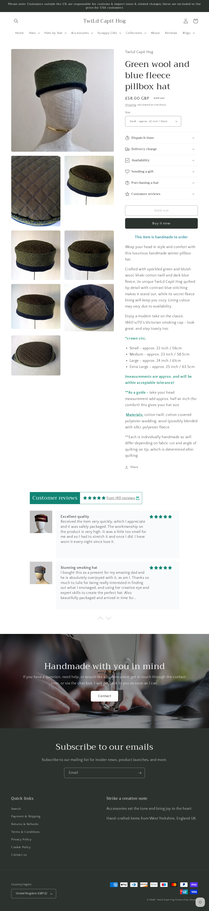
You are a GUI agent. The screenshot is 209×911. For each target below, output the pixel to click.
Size (127, 112)
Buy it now (161, 223)
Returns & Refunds (24, 824)
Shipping (130, 104)
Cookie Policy (21, 847)
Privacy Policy (21, 839)
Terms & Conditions (25, 832)
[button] (16, 21)
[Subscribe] (140, 773)
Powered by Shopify (186, 900)
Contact (104, 696)
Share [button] (134, 467)
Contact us (19, 854)
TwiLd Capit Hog (166, 900)
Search (16, 809)
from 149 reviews (121, 498)
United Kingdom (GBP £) (31, 893)
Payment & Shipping (26, 816)
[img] (94, 498)
